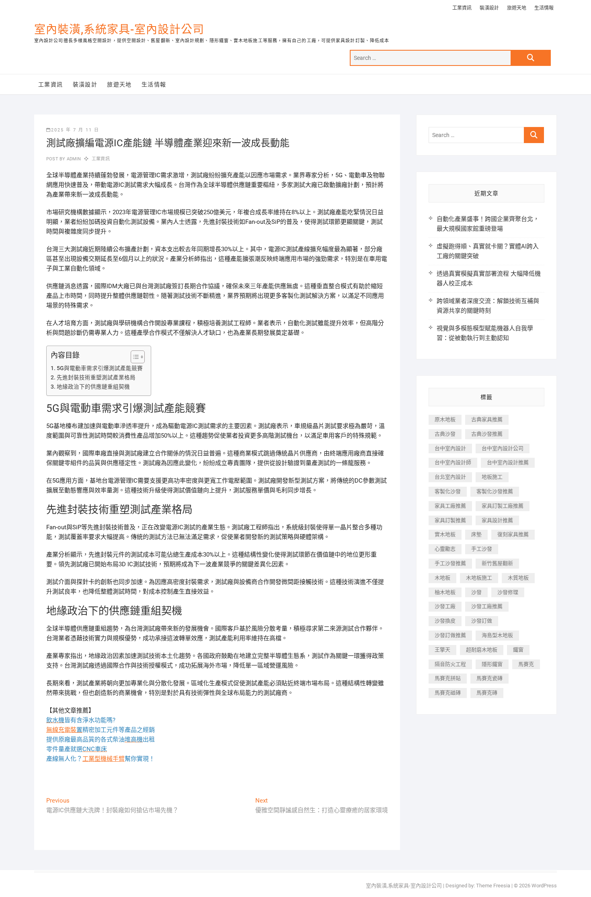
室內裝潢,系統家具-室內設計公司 (119, 29)
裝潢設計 (489, 8)
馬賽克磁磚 (448, 693)
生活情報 (544, 8)
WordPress (544, 886)
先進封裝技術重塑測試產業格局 (96, 377)
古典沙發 (445, 434)
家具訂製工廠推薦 (502, 506)
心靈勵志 (445, 549)
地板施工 (492, 477)
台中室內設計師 (453, 462)
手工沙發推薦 (450, 563)
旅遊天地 (516, 8)
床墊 (476, 534)
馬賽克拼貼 (448, 678)
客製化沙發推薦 (494, 491)
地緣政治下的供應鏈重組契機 (93, 386)
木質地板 (518, 578)
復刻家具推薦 (513, 534)
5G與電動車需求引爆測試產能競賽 (100, 368)
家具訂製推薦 (450, 520)
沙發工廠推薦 (487, 606)
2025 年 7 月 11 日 (75, 130)
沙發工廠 (445, 606)
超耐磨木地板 (481, 650)
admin (73, 159)
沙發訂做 (481, 621)
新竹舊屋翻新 (497, 563)
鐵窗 (518, 650)
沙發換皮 (445, 621)
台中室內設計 (450, 448)
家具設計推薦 (497, 520)
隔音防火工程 (450, 664)
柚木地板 (445, 592)
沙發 (476, 592)
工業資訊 (462, 8)
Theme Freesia (493, 886)
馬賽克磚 (486, 693)
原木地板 (445, 419)
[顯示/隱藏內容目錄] (134, 357)
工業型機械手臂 (103, 758)
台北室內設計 (450, 477)
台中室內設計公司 (502, 448)
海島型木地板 (497, 635)
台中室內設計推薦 (508, 462)
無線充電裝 (64, 729)
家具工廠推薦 (450, 506)
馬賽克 (526, 664)
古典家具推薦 (487, 419)
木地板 (442, 578)
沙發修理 (507, 592)
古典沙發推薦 (487, 434)
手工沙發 (481, 549)
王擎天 (442, 650)
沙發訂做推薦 (450, 635)
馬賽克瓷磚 (489, 678)
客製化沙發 (448, 491)
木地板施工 (479, 578)
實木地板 (445, 534)
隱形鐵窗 (492, 664)
